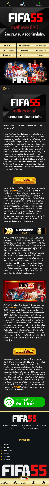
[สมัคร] (44, 482)
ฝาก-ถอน (8, 5)
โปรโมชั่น (15, 484)
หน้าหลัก (4, 484)
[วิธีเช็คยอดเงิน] (24, 3)
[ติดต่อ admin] (40, 3)
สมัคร (44, 484)
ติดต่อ (34, 484)
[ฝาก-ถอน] (8, 3)
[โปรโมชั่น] (15, 482)
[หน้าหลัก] (5, 482)
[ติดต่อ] (34, 482)
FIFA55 (17, 387)
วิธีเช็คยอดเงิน (24, 5)
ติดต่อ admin (40, 5)
